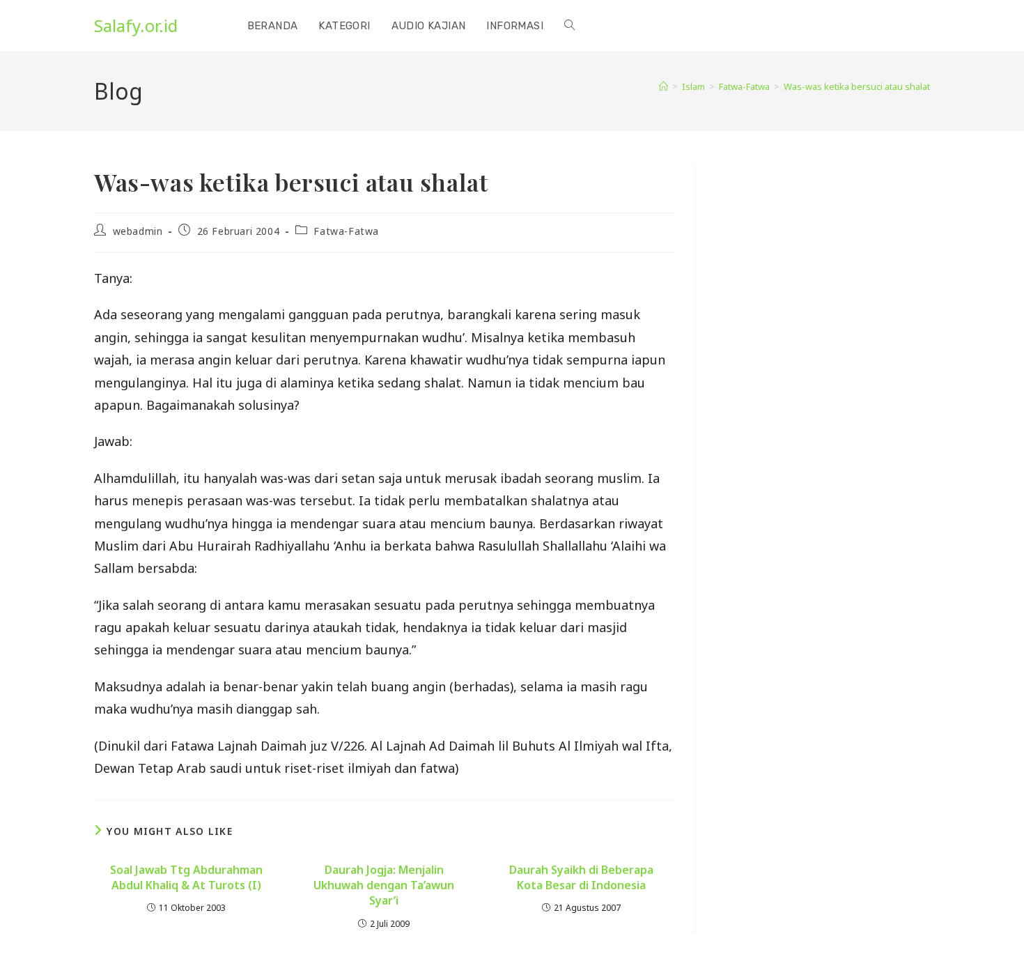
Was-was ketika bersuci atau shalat (857, 86)
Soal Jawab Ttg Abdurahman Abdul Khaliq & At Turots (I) (186, 877)
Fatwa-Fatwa (346, 231)
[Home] (663, 86)
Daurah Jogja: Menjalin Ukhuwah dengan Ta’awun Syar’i (383, 885)
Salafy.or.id (136, 25)
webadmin (138, 231)
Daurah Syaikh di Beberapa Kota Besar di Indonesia (581, 877)
